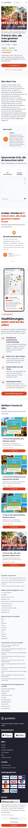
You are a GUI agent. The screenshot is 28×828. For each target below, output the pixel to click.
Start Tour (15, 451)
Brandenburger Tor (6, 702)
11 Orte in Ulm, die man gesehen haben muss (13, 578)
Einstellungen (14, 822)
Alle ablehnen (14, 818)
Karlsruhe (3, 634)
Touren (3, 747)
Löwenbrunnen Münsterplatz (9, 608)
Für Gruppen (5, 752)
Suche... (18, 2)
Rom (2, 632)
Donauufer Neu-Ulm (6, 603)
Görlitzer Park (4, 704)
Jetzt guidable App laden (14, 393)
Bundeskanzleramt (6, 699)
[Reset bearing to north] (25, 183)
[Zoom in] (25, 179)
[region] (14, 189)
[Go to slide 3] (14, 261)
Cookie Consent (6, 757)
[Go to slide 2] (13, 261)
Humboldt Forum (5, 706)
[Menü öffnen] (26, 2)
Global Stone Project (6, 695)
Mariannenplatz (5, 691)
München (3, 623)
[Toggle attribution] (25, 199)
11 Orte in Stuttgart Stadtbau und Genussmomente (10, 645)
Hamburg (3, 627)
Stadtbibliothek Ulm (6, 606)
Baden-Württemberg (15, 31)
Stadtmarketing (6, 765)
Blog (2, 755)
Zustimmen (14, 825)
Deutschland (4, 31)
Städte (3, 745)
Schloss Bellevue (5, 708)
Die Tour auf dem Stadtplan (15, 70)
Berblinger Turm (5, 599)
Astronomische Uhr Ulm (7, 597)
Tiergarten (4, 693)
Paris (2, 621)
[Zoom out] (25, 181)
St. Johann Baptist (6, 592)
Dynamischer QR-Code (8, 768)
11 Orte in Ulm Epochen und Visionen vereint (13, 586)
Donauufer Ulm (5, 610)
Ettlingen (3, 630)
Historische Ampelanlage (8, 689)
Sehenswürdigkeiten (7, 750)
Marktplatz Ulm (5, 612)
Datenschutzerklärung (7, 815)
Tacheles (3, 697)
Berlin (2, 619)
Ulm (23, 31)
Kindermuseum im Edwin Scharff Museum (12, 601)
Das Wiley (3, 595)
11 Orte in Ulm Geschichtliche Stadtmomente (13, 580)
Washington (4, 638)
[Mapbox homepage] (5, 199)
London (3, 625)
